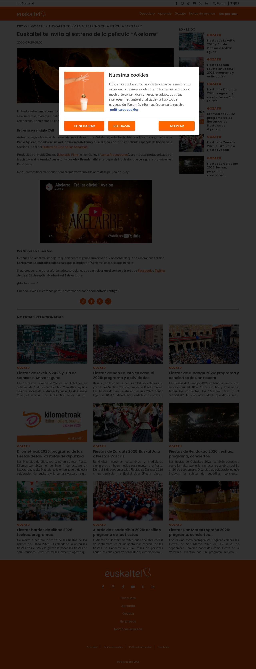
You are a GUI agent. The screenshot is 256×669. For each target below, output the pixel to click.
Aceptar (177, 126)
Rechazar (121, 126)
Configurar (84, 126)
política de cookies (124, 109)
